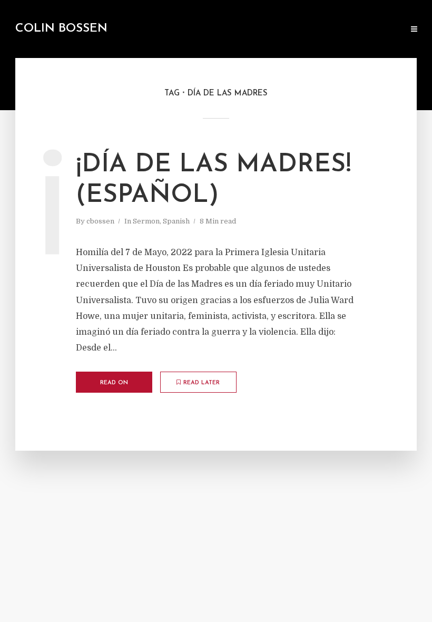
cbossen (100, 221)
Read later (201, 383)
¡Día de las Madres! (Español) (213, 180)
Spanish (176, 221)
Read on (114, 383)
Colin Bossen (61, 29)
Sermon (146, 221)
